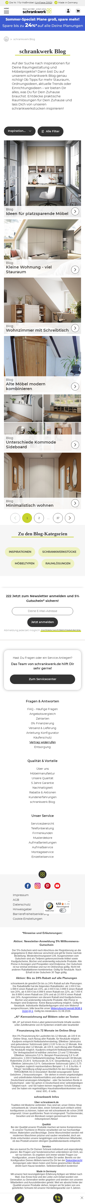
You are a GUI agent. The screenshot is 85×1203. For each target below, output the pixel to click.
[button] (4, 11)
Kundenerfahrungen (43, 797)
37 (58, 518)
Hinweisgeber (22, 909)
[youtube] (57, 885)
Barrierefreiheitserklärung (31, 914)
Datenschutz (21, 904)
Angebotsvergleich (42, 714)
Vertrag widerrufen (42, 742)
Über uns (42, 769)
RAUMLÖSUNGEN (57, 563)
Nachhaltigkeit (42, 787)
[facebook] (28, 885)
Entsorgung (42, 747)
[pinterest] (47, 885)
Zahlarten (42, 718)
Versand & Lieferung (42, 728)
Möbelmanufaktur (42, 773)
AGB (16, 900)
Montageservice (42, 852)
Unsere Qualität (42, 778)
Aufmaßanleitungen (43, 842)
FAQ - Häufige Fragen (42, 709)
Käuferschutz (42, 737)
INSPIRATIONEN (20, 552)
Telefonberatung (42, 828)
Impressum (21, 895)
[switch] (63, 910)
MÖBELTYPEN (24, 563)
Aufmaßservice (42, 847)
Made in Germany (68, 3)
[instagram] (38, 885)
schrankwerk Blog (42, 802)
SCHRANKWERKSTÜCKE (59, 552)
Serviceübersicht (42, 823)
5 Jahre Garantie (42, 783)
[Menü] (68, 902)
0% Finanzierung (42, 723)
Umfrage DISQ (43, 3)
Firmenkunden (42, 833)
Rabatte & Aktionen (42, 792)
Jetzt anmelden (42, 622)
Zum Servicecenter (42, 679)
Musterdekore (42, 838)
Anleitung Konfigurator (42, 733)
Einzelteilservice (42, 857)
